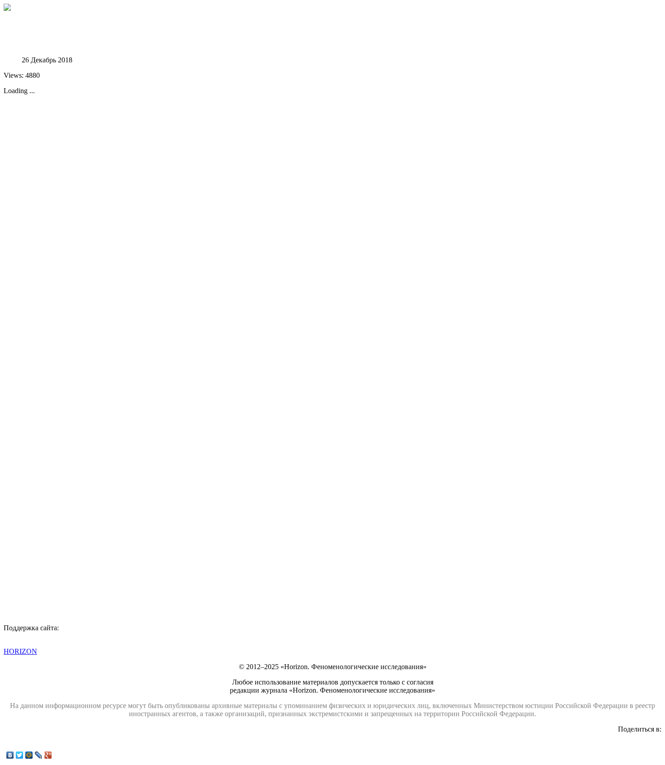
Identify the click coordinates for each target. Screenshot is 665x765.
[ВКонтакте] (10, 755)
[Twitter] (19, 755)
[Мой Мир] (29, 755)
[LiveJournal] (38, 755)
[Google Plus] (48, 755)
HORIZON (20, 651)
